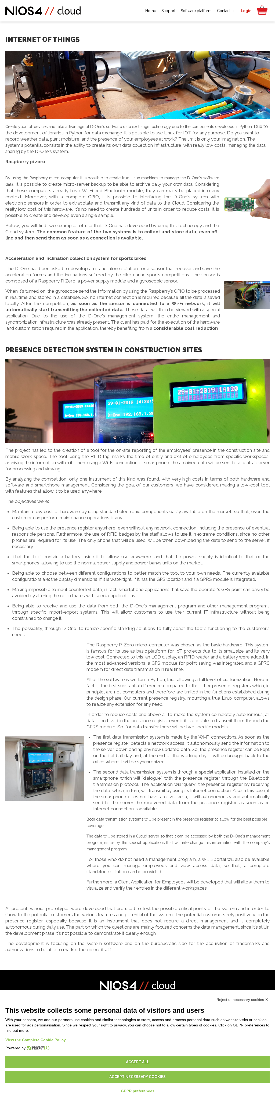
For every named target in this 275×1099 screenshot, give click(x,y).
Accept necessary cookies (137, 1077)
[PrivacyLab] (37, 1048)
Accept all (137, 1062)
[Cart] (262, 11)
